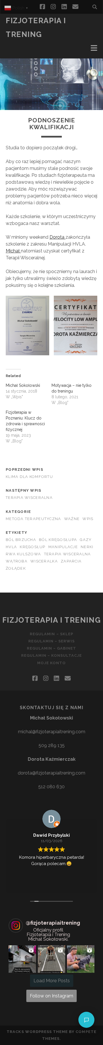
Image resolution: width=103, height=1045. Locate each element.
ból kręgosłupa (58, 540)
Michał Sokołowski (23, 385)
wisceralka (44, 561)
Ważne (72, 519)
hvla (11, 547)
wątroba (16, 561)
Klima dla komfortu (29, 477)
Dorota (57, 237)
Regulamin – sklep (51, 634)
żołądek (16, 568)
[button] (22, 959)
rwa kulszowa (23, 554)
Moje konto (51, 663)
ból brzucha (21, 540)
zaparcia (71, 561)
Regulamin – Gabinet (51, 648)
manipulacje (63, 547)
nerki (87, 547)
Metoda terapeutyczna (33, 519)
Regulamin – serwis (51, 641)
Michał (13, 251)
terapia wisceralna (67, 554)
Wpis (87, 519)
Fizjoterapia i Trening (51, 620)
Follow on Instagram (51, 996)
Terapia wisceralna (29, 497)
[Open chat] (86, 1020)
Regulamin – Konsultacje (51, 655)
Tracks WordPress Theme (37, 1032)
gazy (86, 540)
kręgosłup (32, 547)
